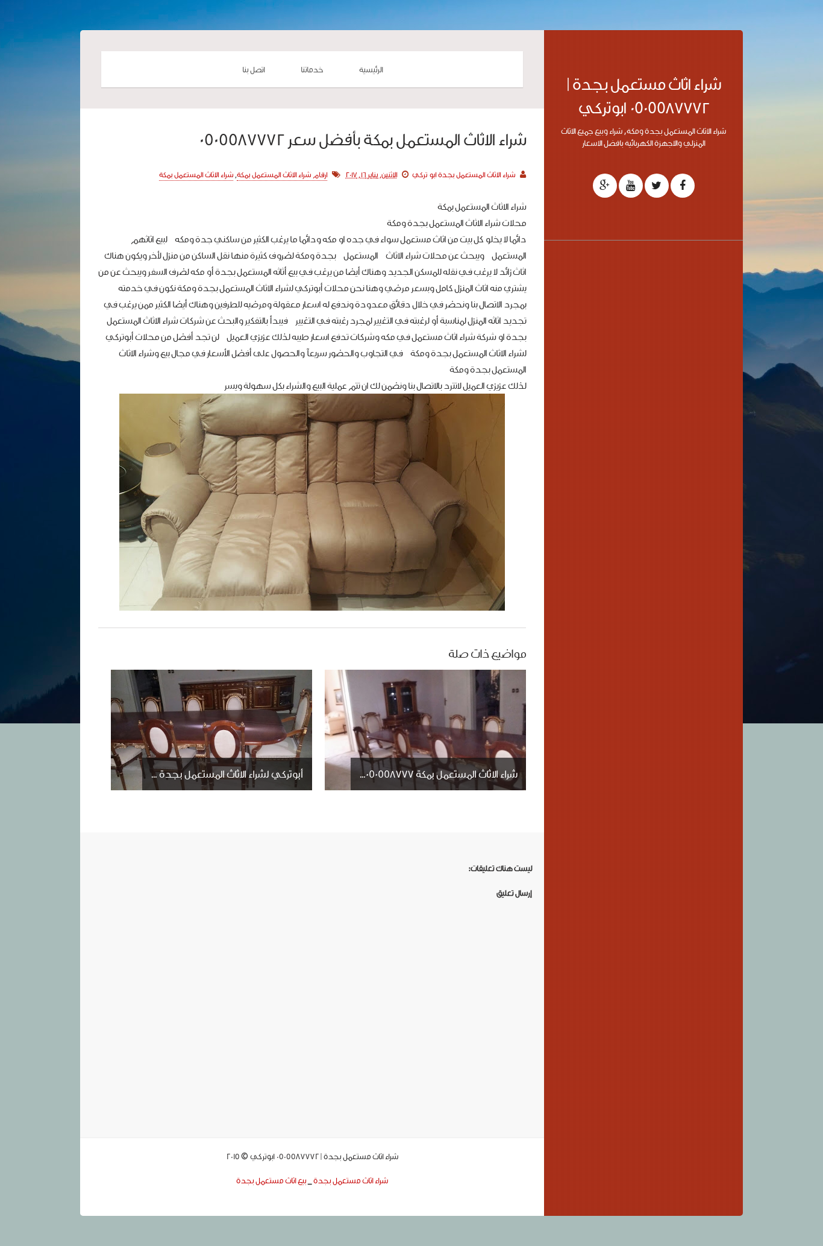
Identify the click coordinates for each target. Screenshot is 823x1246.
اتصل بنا (253, 69)
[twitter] (657, 186)
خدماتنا (312, 69)
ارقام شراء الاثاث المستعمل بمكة (282, 174)
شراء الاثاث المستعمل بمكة (196, 174)
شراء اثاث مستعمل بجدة (350, 1180)
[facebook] (683, 186)
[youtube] (631, 186)
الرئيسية (371, 69)
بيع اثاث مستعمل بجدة (271, 1180)
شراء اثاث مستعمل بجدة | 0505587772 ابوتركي (644, 95)
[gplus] (605, 186)
